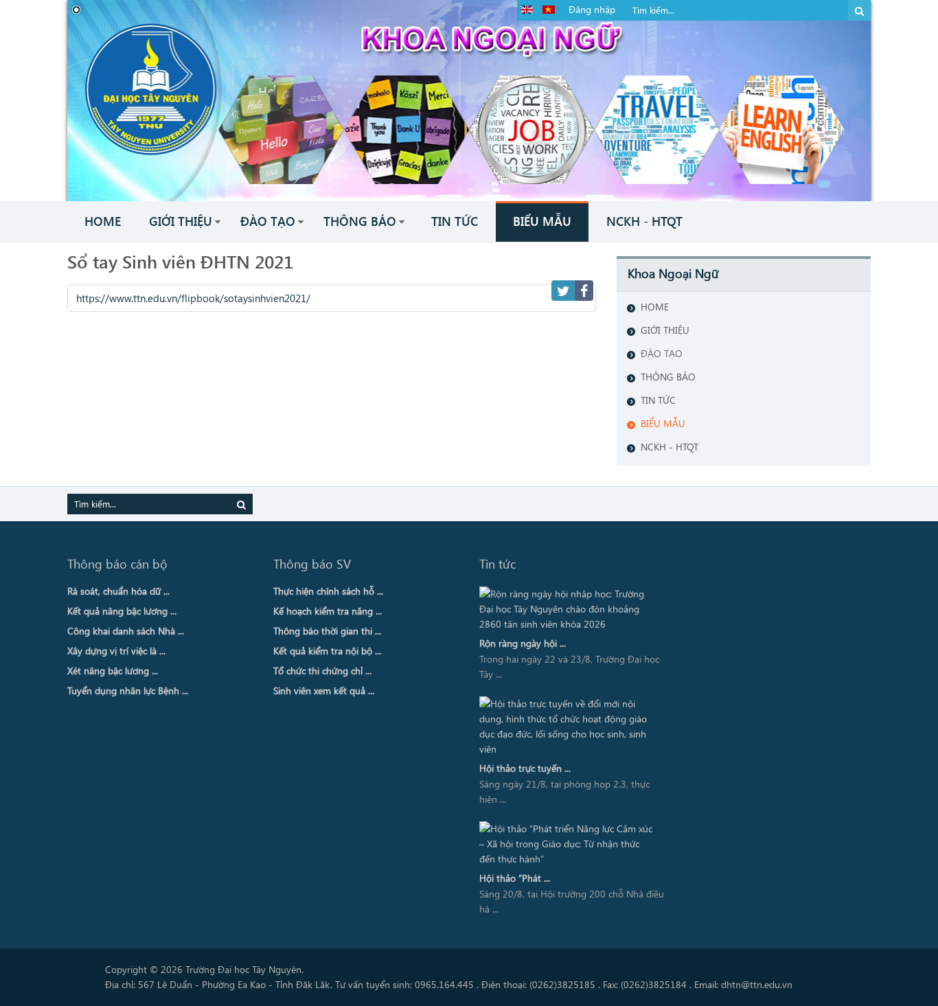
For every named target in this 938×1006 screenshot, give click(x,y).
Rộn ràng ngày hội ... (522, 643)
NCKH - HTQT (669, 446)
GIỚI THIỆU (665, 329)
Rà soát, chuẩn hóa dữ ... (118, 590)
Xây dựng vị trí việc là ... (116, 650)
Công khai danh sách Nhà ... (125, 630)
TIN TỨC (658, 400)
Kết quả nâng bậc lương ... (121, 610)
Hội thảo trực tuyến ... (525, 768)
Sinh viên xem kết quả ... (323, 690)
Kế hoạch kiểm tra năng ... (327, 610)
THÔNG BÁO (668, 376)
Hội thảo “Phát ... (514, 877)
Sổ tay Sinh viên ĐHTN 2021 (180, 261)
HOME (655, 306)
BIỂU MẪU (663, 423)
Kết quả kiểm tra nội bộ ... (327, 650)
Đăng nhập (592, 9)
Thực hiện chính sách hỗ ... (328, 590)
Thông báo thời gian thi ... (327, 630)
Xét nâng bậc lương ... (112, 670)
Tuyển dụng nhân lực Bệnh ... (127, 690)
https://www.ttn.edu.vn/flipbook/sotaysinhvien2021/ (193, 298)
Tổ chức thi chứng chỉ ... (322, 670)
